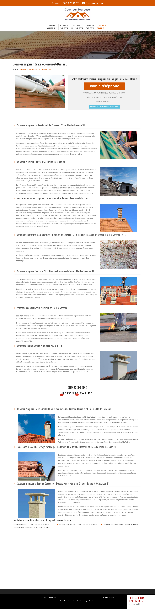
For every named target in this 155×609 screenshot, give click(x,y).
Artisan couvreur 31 (52, 27)
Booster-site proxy (95, 601)
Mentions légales (108, 598)
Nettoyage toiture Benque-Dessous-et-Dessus (32, 527)
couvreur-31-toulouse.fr (48, 598)
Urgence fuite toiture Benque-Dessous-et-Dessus (78, 524)
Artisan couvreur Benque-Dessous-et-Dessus (31, 524)
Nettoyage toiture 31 (64, 27)
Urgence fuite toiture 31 (76, 27)
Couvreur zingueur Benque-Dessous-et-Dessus (121, 524)
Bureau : (65, 3)
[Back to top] (149, 603)
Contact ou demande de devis (105, 107)
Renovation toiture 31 (89, 27)
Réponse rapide (77, 393)
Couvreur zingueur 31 (101, 27)
